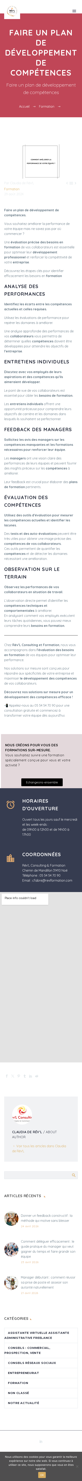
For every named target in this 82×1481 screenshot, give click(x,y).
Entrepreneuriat (23, 1373)
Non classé (18, 1393)
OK (42, 1475)
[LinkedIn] (30, 1076)
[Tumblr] (24, 1076)
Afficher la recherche (73, 1175)
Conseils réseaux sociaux (32, 1363)
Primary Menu (74, 11)
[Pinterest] (18, 1076)
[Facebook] (6, 1076)
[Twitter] (12, 1076)
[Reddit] (36, 1076)
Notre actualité (23, 1403)
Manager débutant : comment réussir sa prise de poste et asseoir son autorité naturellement (48, 1282)
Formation (12, 189)
